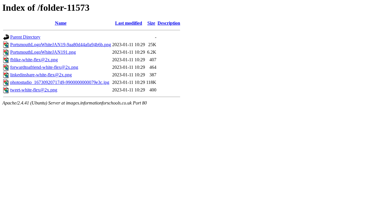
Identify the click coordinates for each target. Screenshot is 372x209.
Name (61, 23)
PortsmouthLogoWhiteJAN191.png (43, 52)
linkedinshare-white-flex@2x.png (41, 74)
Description (169, 23)
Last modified (128, 23)
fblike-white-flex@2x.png (34, 59)
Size (151, 23)
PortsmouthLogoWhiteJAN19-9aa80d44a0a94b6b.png (60, 44)
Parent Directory (25, 37)
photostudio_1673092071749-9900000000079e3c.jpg (59, 82)
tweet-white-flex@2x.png (33, 89)
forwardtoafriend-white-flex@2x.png (44, 67)
